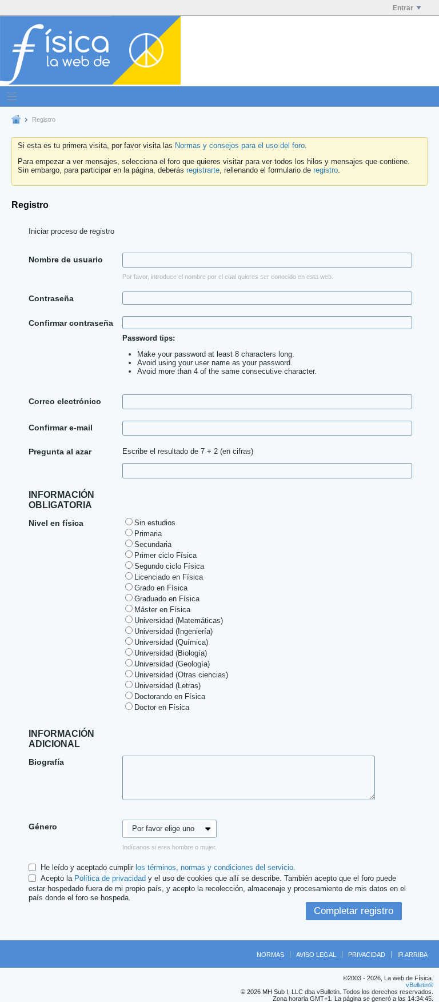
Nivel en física (56, 523)
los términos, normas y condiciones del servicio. (215, 867)
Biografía (46, 762)
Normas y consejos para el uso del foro (240, 145)
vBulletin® (419, 984)
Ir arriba (412, 954)
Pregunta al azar (60, 451)
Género (43, 826)
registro (325, 170)
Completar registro (353, 910)
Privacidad (366, 954)
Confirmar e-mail (61, 427)
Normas (270, 954)
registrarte (203, 170)
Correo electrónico (65, 401)
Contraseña (51, 298)
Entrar (403, 8)
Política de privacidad (110, 878)
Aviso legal (316, 954)
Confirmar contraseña (71, 323)
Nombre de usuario (66, 259)
